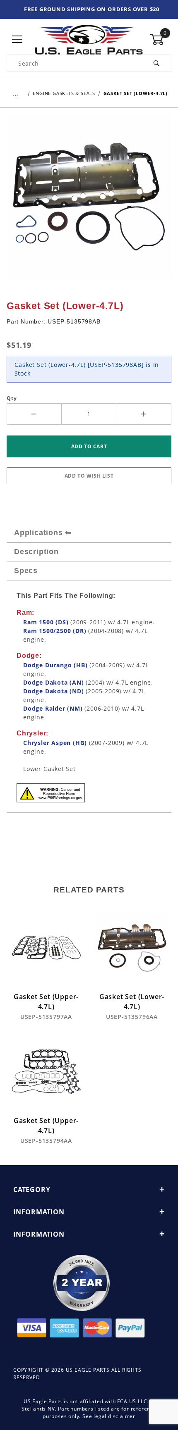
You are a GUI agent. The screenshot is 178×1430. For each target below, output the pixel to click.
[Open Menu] (18, 39)
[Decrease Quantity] (34, 414)
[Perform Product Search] (156, 63)
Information (39, 1211)
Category (31, 1189)
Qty (12, 398)
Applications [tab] (38, 532)
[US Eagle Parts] (89, 39)
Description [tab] (36, 551)
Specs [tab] (26, 570)
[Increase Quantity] (143, 414)
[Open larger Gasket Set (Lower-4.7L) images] (89, 202)
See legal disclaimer (108, 1416)
